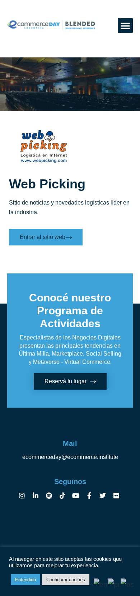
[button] (125, 25)
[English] (101, 584)
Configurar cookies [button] (65, 579)
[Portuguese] (114, 584)
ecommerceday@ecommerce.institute (70, 457)
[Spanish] (128, 584)
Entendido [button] (25, 579)
